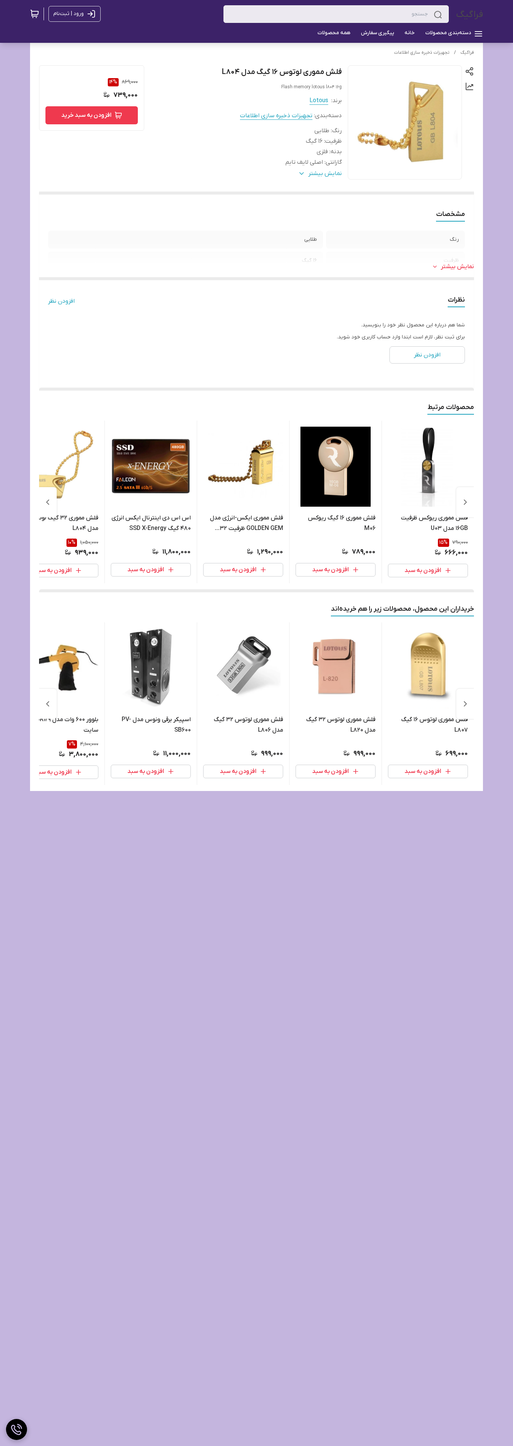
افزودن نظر (61, 301)
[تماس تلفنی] (16, 1429)
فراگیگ (469, 14)
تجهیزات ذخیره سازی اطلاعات (422, 53)
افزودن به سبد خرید (86, 115)
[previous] (465, 502)
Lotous (318, 100)
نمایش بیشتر (457, 266)
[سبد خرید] (34, 13)
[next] (48, 502)
